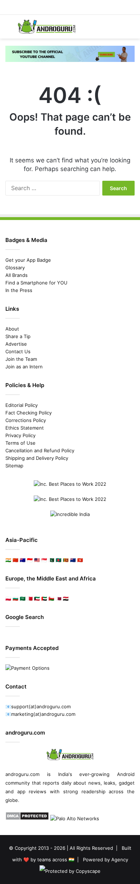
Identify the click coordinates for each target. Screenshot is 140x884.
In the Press (18, 290)
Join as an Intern (24, 366)
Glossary (15, 267)
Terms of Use (20, 443)
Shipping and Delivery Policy (36, 458)
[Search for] (131, 29)
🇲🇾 (37, 560)
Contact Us (18, 351)
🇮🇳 (8, 560)
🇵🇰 (51, 560)
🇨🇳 (15, 560)
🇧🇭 (30, 598)
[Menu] (9, 29)
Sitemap (14, 465)
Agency (119, 859)
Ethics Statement (24, 428)
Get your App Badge (28, 260)
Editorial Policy (21, 405)
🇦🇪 (44, 598)
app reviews (32, 791)
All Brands (16, 275)
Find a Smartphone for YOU (36, 283)
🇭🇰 (80, 560)
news (94, 783)
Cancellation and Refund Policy (39, 450)
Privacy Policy (20, 435)
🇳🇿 (73, 560)
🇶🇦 (58, 598)
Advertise (16, 344)
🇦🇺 (22, 560)
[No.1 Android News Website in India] (46, 26)
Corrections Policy (25, 420)
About (12, 329)
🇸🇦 (22, 598)
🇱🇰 (66, 560)
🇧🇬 (15, 598)
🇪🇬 (66, 598)
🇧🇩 (58, 560)
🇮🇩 (30, 560)
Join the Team (21, 359)
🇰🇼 (37, 598)
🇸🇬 (44, 560)
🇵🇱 (8, 598)
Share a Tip (18, 336)
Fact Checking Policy (28, 413)
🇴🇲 (51, 598)
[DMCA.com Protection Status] (27, 818)
